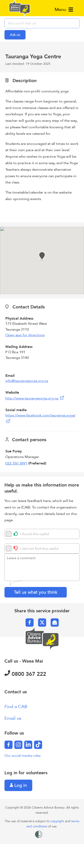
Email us (12, 718)
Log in (20, 785)
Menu (61, 10)
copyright (57, 821)
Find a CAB (15, 707)
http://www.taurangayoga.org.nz (32, 398)
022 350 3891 (16, 463)
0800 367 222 (28, 674)
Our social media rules (22, 755)
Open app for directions (25, 335)
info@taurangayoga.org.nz (26, 380)
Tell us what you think (35, 592)
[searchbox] (42, 23)
